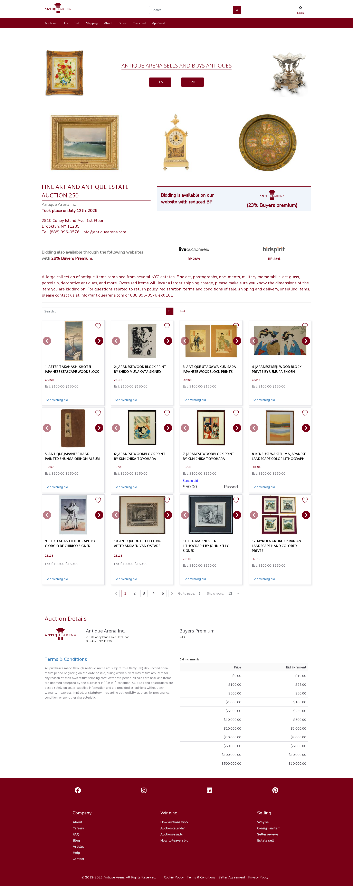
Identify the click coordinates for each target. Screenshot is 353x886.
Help (76, 853)
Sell (77, 23)
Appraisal (158, 23)
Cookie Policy (174, 877)
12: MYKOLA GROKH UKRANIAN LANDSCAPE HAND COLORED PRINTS (276, 546)
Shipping (92, 23)
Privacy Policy (258, 877)
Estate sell (265, 840)
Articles (78, 846)
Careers (78, 828)
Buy (65, 23)
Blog (76, 840)
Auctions (50, 23)
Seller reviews (267, 834)
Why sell (264, 822)
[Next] (99, 341)
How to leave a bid (174, 840)
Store (122, 23)
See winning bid (56, 400)
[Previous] (47, 341)
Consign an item (268, 828)
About (108, 23)
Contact (78, 859)
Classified (139, 23)
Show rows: (215, 593)
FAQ (76, 834)
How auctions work (174, 822)
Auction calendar (172, 828)
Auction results (171, 834)
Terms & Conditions (66, 659)
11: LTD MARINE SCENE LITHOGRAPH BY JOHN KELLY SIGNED (206, 546)
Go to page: (186, 593)
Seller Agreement (232, 877)
